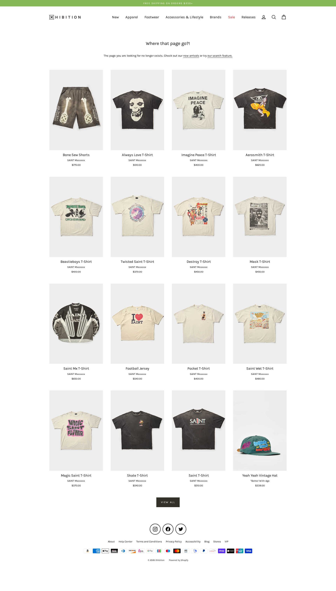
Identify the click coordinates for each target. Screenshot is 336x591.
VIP (226, 541)
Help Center (125, 541)
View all (168, 502)
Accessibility (193, 541)
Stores (217, 541)
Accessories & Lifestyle (184, 17)
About (111, 541)
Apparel (131, 17)
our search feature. (219, 55)
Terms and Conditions (149, 541)
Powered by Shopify (178, 560)
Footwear (151, 17)
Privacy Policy (174, 541)
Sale (231, 17)
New (115, 17)
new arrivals (191, 55)
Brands (215, 17)
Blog (206, 541)
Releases (249, 17)
